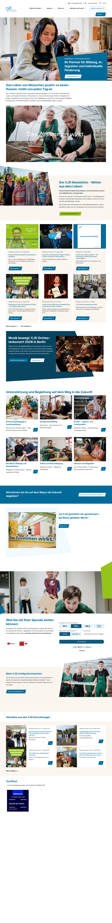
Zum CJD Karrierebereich (15, 691)
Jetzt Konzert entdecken (17, 360)
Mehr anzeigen (11, 326)
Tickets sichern (36, 360)
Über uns (62, 526)
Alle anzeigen (25, 326)
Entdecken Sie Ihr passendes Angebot (91, 494)
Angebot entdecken (72, 76)
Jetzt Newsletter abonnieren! (69, 213)
